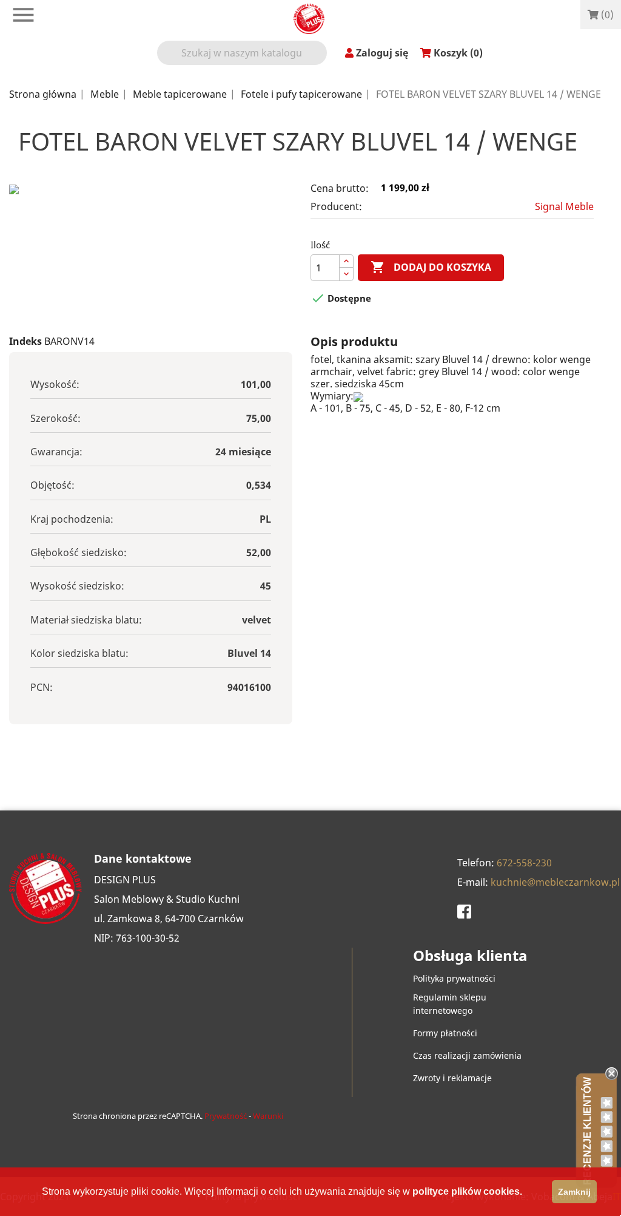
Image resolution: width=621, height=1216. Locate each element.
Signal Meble (564, 206)
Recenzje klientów (587, 1131)
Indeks (25, 341)
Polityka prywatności (454, 978)
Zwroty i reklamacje (452, 1078)
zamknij (574, 1192)
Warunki (268, 1115)
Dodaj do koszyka (431, 267)
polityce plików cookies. (467, 1191)
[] (322, 60)
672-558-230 (524, 862)
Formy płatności (445, 1033)
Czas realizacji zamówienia (467, 1055)
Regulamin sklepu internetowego (449, 1003)
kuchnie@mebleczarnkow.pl (555, 882)
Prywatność (225, 1115)
